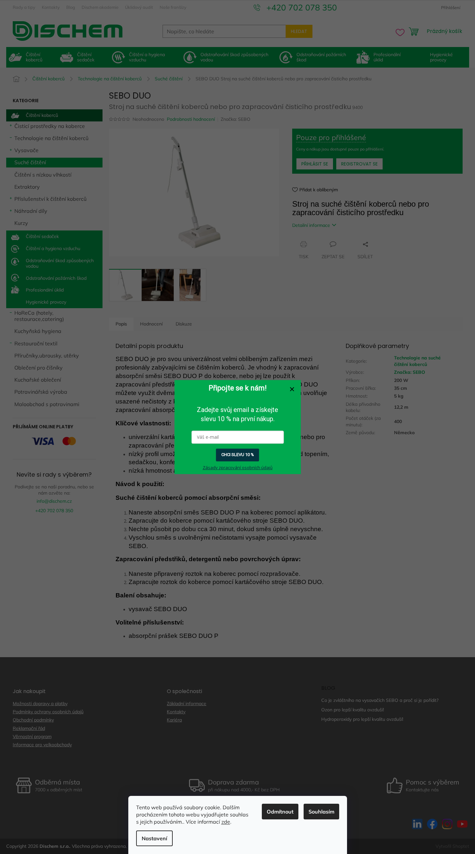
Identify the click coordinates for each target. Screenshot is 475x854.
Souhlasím (321, 811)
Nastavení (154, 838)
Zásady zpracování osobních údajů (238, 467)
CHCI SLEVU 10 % (237, 454)
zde (225, 821)
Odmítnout (280, 811)
